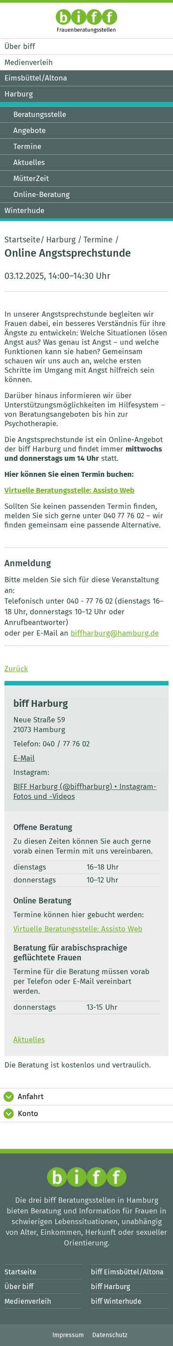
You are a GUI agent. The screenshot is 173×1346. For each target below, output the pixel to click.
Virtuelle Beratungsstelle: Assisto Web (69, 490)
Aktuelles (29, 1039)
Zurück (16, 668)
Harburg (60, 240)
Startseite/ (24, 240)
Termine (98, 240)
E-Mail (24, 758)
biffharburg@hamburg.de (115, 633)
